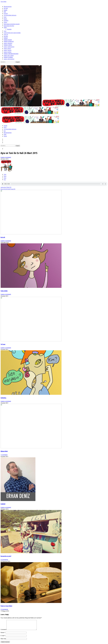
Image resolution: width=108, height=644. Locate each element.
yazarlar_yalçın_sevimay (9, 55)
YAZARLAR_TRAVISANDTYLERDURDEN (11, 54)
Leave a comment (6, 157)
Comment (3, 629)
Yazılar (5, 134)
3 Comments (4, 559)
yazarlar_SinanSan (7, 50)
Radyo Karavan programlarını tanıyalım (12, 24)
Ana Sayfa (6, 8)
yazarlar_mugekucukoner (9, 47)
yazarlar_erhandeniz (8, 43)
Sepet (5, 31)
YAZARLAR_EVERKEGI (8, 45)
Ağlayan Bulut (4, 451)
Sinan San (6, 34)
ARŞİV (5, 12)
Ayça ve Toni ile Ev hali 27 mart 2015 (8, 189)
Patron (5, 127)
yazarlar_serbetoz (7, 48)
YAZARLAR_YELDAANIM (8, 57)
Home (5, 17)
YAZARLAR (6, 38)
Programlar (9, 29)
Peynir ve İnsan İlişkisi (6, 606)
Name (3, 632)
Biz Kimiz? (6, 13)
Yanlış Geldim (4, 291)
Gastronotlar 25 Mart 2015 (6, 187)
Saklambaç (3, 398)
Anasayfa (5, 10)
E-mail (3, 635)
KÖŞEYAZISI (6, 20)
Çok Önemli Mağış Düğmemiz (10, 15)
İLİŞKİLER (3, 504)
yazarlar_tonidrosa (7, 52)
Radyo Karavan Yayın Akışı (9, 26)
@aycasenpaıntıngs (7, 6)
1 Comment (4, 455)
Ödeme (5, 22)
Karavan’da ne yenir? (6, 556)
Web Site (3, 639)
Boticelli (3, 237)
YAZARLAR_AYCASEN (8, 40)
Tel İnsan (3, 344)
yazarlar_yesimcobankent (9, 59)
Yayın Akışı (6, 36)
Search (17, 62)
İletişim (5, 19)
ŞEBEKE (5, 27)
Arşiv (5, 131)
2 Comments (4, 609)
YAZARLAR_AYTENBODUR (9, 41)
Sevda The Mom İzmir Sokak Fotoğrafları (12, 33)
